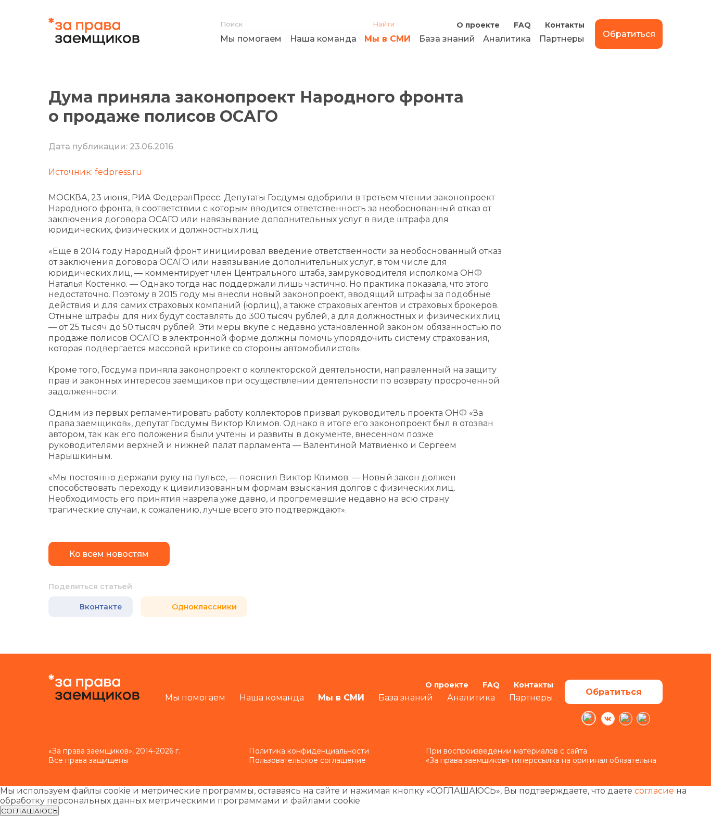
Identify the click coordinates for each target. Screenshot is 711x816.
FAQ (522, 25)
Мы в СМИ (387, 39)
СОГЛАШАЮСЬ (29, 811)
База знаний (447, 39)
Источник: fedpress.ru (95, 172)
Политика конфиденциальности (309, 751)
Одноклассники (204, 606)
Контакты (565, 25)
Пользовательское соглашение (307, 760)
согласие (654, 791)
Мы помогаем (251, 39)
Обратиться (629, 34)
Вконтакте (101, 606)
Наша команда (323, 39)
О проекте (478, 25)
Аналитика (507, 39)
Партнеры (562, 39)
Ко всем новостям (109, 554)
